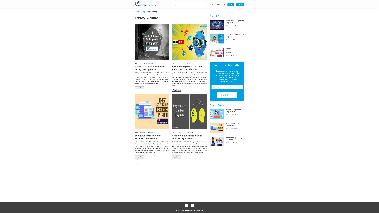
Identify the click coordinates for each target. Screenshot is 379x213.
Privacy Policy (198, 210)
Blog (224, 4)
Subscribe (227, 95)
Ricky (227, 39)
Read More (139, 88)
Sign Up (240, 4)
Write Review (216, 4)
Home (137, 12)
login (230, 4)
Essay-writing (152, 12)
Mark (227, 25)
